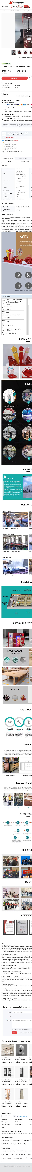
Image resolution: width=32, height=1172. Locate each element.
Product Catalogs (22, 1116)
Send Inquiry (14, 78)
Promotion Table (16, 1140)
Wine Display (4, 1122)
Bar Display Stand (7, 1158)
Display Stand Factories (8, 1151)
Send (14, 1032)
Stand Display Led (20, 1154)
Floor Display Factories (22, 1151)
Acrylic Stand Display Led (20, 1158)
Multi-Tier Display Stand (8, 1143)
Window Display (18, 1124)
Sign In (3, 151)
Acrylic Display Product (8, 1154)
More (2, 1161)
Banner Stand (6, 1140)
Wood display (18, 1122)
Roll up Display (26, 1140)
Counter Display (18, 1119)
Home (2, 10)
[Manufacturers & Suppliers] (16, 2)
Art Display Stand (21, 1143)
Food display (4, 1119)
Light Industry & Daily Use (11, 10)
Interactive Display (5, 1124)
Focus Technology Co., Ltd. (18, 1166)
